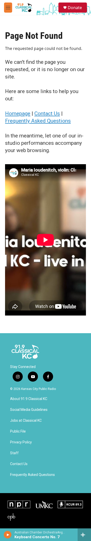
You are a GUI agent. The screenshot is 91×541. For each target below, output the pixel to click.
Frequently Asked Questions (38, 121)
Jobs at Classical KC (26, 420)
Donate (75, 7)
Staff (14, 453)
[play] (8, 534)
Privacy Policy (21, 442)
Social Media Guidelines (29, 410)
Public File (18, 431)
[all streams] (84, 534)
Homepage (17, 113)
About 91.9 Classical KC (28, 399)
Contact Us (47, 113)
